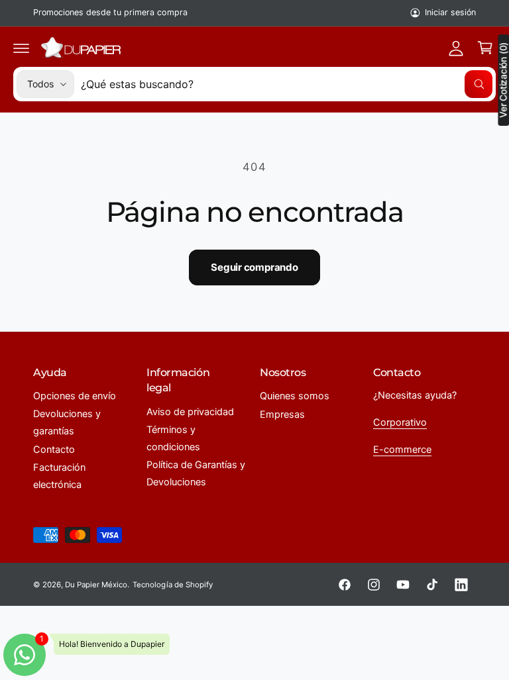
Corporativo (400, 422)
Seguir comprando (254, 267)
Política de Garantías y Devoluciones (195, 473)
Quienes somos (294, 396)
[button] (21, 47)
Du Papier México (96, 584)
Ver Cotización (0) (503, 80)
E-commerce (402, 450)
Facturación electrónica (59, 476)
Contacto (54, 450)
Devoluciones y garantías (67, 422)
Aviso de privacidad (190, 412)
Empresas (282, 414)
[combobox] (287, 84)
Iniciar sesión (450, 12)
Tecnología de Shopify (172, 584)
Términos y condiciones (173, 438)
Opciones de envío (74, 396)
